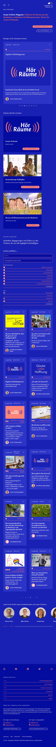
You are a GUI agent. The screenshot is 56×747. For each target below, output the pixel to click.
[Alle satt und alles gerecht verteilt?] (23, 452)
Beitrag (16, 312)
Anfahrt (51, 698)
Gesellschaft (48, 49)
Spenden (50, 695)
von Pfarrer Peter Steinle (43, 394)
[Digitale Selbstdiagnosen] (50, 45)
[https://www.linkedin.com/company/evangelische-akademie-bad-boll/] (28, 669)
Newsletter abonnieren (47, 688)
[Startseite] (48, 3)
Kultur (49, 420)
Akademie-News (20, 518)
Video (17, 453)
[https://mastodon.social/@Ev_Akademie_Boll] (39, 669)
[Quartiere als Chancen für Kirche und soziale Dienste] (50, 312)
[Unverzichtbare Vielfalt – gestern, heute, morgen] (23, 551)
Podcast (16, 45)
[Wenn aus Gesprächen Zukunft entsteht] (50, 551)
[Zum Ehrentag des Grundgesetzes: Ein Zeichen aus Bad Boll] (50, 501)
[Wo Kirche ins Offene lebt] (50, 403)
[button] (4, 5)
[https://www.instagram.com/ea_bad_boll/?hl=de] (4, 669)
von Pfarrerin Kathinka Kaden (16, 350)
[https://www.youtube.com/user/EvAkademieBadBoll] (51, 669)
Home (4, 9)
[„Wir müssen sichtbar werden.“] (24, 403)
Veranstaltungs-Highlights (20, 421)
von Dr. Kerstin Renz (41, 346)
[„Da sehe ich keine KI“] (50, 360)
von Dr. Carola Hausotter (16, 492)
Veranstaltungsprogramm (46, 681)
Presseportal (49, 691)
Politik (14, 470)
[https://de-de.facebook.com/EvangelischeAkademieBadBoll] (16, 669)
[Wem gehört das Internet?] (50, 452)
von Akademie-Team (15, 542)
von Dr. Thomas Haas (16, 442)
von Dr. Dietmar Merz (16, 99)
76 (30, 597)
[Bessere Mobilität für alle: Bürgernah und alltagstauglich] (23, 312)
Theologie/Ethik (47, 377)
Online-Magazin (48, 684)
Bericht (17, 451)
